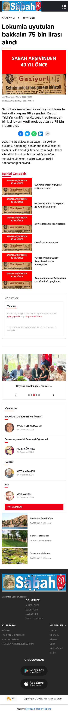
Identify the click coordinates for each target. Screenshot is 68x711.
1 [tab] (29, 395)
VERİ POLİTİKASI (11, 639)
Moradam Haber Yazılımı (38, 708)
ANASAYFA (8, 18)
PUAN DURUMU (34, 619)
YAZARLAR (32, 614)
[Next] (52, 394)
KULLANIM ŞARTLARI (13, 635)
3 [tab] (34, 395)
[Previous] (15, 394)
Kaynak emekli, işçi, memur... (34, 386)
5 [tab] (39, 395)
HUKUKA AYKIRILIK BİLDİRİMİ (18, 644)
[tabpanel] (34, 377)
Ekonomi (54, 635)
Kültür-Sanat (56, 648)
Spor (52, 644)
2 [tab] (31, 395)
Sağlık (53, 653)
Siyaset (53, 639)
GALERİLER (32, 610)
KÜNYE (6, 631)
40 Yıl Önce (29, 18)
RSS (13, 698)
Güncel (53, 631)
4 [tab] (36, 395)
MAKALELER (32, 605)
